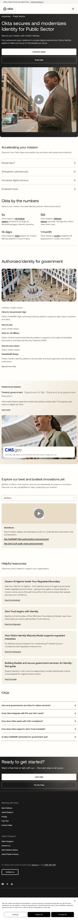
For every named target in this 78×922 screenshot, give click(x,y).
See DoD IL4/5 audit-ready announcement (23, 543)
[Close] (75, 900)
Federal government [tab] (12, 392)
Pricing (4, 817)
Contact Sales (7, 825)
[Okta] (8, 9)
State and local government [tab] (61, 392)
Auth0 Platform (7, 812)
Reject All (38, 914)
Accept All (62, 914)
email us (35, 865)
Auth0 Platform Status (10, 854)
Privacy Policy (39, 907)
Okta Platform (7, 808)
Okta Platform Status (10, 850)
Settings (15, 914)
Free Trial (5, 821)
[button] (39, 162)
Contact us (10, 872)
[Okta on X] (7, 884)
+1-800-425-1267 (49, 865)
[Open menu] (73, 9)
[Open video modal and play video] (39, 99)
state (17, 236)
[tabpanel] (39, 429)
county (57, 236)
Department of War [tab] (34, 392)
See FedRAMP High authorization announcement (26, 539)
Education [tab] (7, 396)
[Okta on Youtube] (3, 884)
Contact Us (6, 846)
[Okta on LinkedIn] (12, 884)
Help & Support (7, 841)
